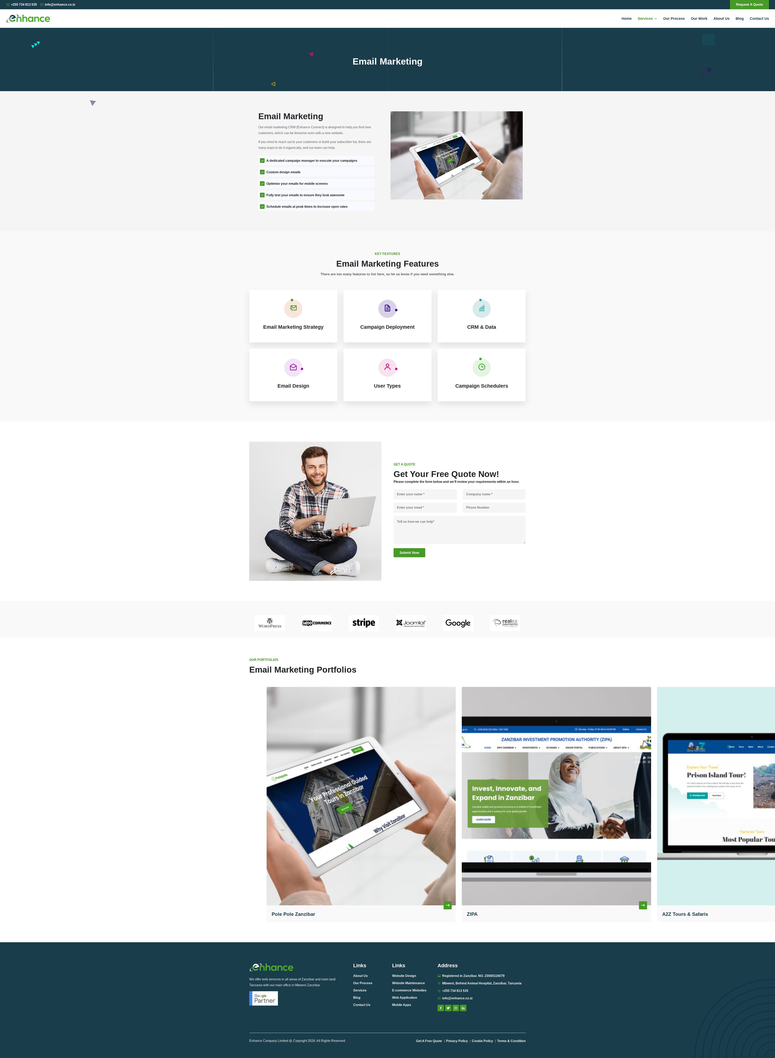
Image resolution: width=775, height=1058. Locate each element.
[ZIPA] (361, 796)
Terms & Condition (511, 1041)
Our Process (674, 19)
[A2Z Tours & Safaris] (556, 796)
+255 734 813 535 (24, 4)
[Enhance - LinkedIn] (463, 1008)
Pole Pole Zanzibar (683, 914)
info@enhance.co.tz (60, 4)
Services (646, 19)
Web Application (404, 997)
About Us (721, 19)
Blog (740, 19)
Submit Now (409, 553)
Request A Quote (749, 4)
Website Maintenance (408, 983)
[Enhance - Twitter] (448, 1008)
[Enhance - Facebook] (441, 1008)
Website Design (404, 976)
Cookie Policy (482, 1041)
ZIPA (276, 914)
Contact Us (759, 19)
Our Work (699, 19)
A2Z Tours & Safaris (490, 914)
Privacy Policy (457, 1041)
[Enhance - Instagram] (455, 1008)
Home (627, 19)
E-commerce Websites (409, 990)
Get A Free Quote (429, 1041)
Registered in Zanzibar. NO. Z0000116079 (473, 976)
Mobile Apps (401, 1005)
